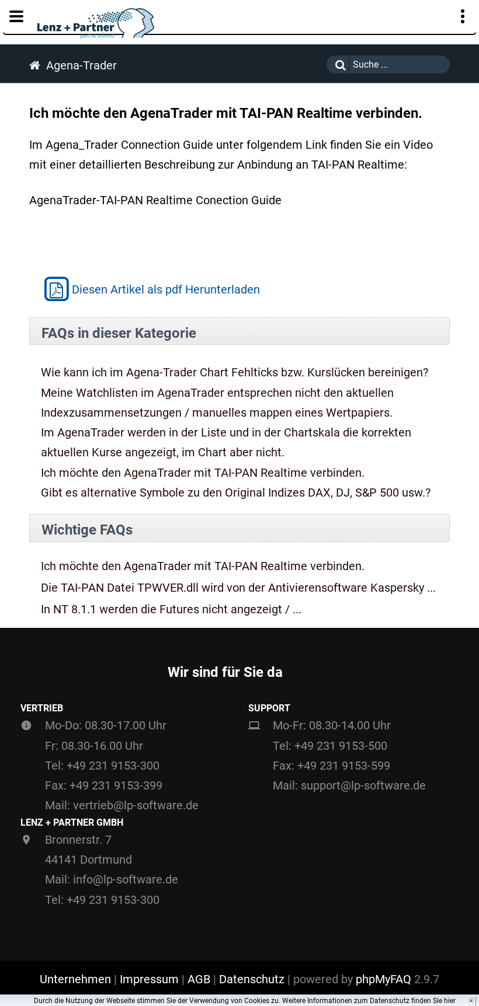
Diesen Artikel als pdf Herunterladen (166, 289)
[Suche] (338, 64)
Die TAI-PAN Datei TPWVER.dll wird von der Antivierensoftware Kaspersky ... (238, 588)
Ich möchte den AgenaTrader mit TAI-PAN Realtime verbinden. (203, 473)
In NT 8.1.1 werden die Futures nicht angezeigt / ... (171, 609)
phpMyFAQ (383, 979)
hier (450, 1000)
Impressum (149, 979)
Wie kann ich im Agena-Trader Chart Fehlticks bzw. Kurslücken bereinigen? (234, 372)
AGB (199, 979)
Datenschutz (251, 979)
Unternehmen (75, 979)
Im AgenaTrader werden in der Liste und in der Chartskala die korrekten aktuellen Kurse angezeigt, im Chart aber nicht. (226, 442)
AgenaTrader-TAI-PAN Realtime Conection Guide (155, 200)
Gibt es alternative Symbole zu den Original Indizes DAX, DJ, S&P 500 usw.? (236, 492)
